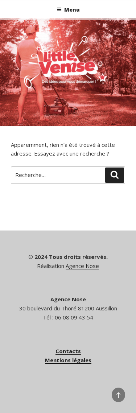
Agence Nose (82, 265)
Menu (72, 9)
